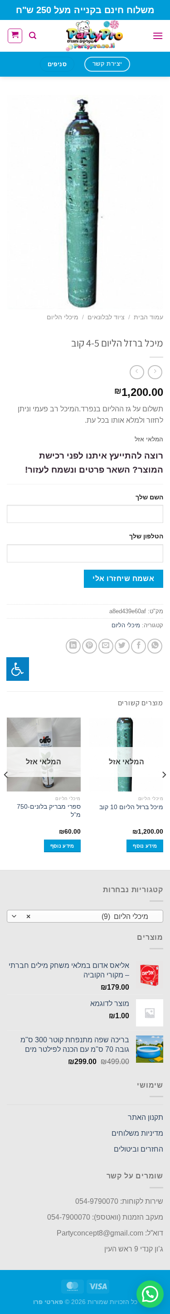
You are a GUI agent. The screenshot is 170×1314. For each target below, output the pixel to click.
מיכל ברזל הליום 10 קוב (131, 807)
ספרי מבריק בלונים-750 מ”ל (49, 810)
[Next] (6, 793)
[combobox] (85, 916)
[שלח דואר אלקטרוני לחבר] (105, 646)
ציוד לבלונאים (106, 317)
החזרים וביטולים (138, 1149)
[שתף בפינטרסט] (89, 646)
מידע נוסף (145, 846)
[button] (150, 1294)
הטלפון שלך (146, 536)
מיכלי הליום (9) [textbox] (90, 916)
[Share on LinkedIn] (73, 646)
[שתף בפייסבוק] (138, 646)
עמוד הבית (148, 317)
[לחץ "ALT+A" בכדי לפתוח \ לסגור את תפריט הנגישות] (17, 669)
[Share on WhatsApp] (154, 646)
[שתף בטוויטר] (122, 646)
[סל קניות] (15, 36)
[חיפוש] (32, 35)
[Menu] (157, 35)
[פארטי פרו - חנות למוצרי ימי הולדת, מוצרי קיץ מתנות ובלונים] (94, 36)
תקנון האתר (145, 1117)
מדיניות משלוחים (137, 1133)
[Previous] (163, 793)
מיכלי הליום (62, 317)
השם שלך (149, 497)
